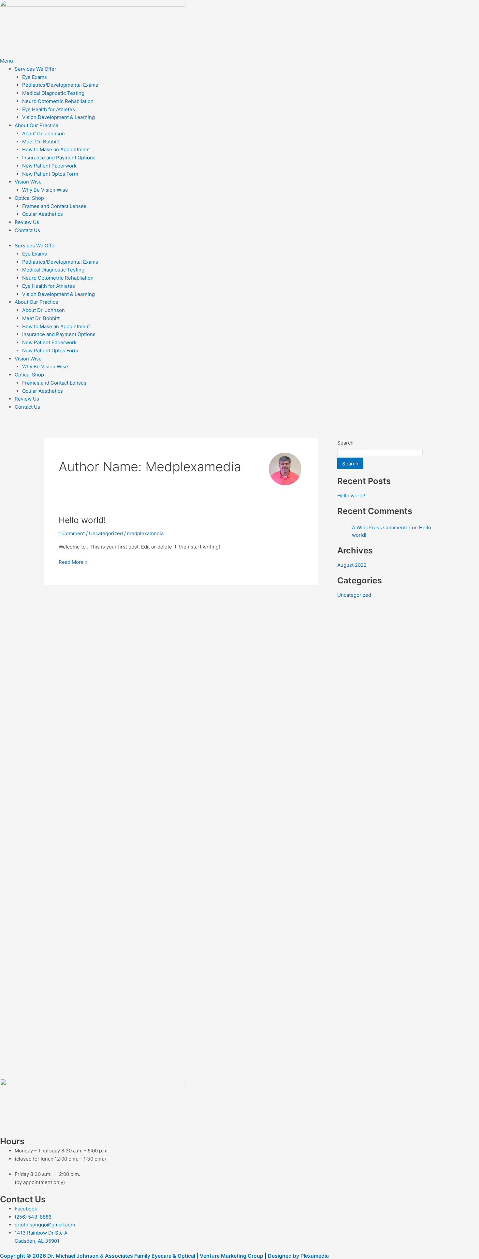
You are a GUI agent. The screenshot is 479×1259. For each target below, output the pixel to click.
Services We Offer (35, 69)
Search (345, 443)
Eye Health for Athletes (48, 109)
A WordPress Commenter (381, 527)
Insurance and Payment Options (58, 157)
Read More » (73, 561)
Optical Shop (29, 198)
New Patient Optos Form (50, 174)
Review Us (27, 222)
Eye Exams (34, 77)
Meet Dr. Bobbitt (41, 142)
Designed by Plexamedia (298, 1255)
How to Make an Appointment (56, 149)
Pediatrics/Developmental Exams (60, 85)
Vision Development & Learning (58, 117)
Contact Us (27, 230)
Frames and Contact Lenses (54, 206)
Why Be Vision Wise (45, 190)
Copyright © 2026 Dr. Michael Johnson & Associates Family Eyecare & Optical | (100, 1255)
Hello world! (82, 520)
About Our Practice (36, 125)
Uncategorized (106, 533)
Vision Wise (28, 182)
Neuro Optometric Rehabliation (58, 101)
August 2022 (352, 565)
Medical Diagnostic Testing (53, 93)
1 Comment (72, 533)
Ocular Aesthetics (42, 214)
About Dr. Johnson (43, 133)
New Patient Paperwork (49, 166)
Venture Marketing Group (231, 1255)
